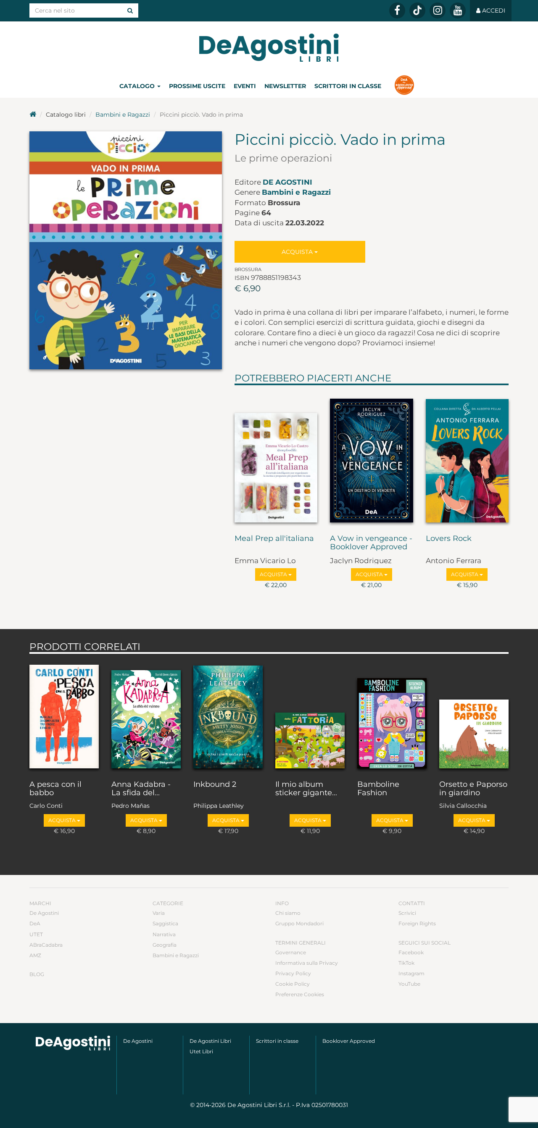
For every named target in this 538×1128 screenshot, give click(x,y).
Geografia (165, 945)
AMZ (35, 955)
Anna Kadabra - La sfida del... (141, 789)
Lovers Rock (449, 539)
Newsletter (285, 86)
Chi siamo (288, 913)
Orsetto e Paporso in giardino (473, 789)
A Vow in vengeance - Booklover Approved (371, 543)
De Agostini (287, 182)
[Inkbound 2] (228, 715)
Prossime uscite (197, 86)
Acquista (298, 252)
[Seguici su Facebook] (397, 10)
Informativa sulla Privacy (306, 963)
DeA (34, 923)
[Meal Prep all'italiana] (276, 457)
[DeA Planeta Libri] (73, 1043)
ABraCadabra (46, 945)
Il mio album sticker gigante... (306, 789)
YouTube (409, 984)
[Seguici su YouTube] (458, 10)
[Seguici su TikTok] (417, 10)
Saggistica (165, 923)
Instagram (411, 973)
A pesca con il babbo (55, 789)
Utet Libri (201, 1051)
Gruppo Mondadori (299, 923)
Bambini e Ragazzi (122, 114)
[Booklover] (404, 86)
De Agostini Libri (210, 1041)
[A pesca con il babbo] (64, 715)
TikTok (406, 963)
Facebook (411, 952)
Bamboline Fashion (378, 789)
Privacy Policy (293, 973)
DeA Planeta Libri (269, 48)
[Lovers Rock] (467, 457)
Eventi (245, 86)
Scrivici (407, 913)
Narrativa (164, 934)
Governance (290, 952)
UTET (36, 934)
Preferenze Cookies (299, 994)
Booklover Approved (348, 1041)
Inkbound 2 (214, 785)
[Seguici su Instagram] (438, 10)
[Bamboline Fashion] (392, 715)
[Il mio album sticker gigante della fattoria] (310, 715)
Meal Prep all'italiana (274, 539)
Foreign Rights (417, 923)
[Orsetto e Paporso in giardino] (474, 715)
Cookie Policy (292, 984)
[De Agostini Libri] (32, 114)
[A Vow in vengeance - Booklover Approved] (371, 457)
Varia (159, 913)
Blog (36, 974)
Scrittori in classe (347, 86)
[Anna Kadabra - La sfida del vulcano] (146, 715)
